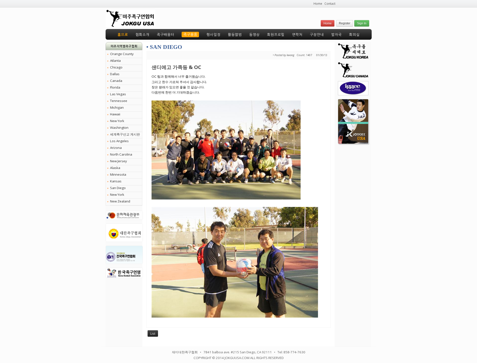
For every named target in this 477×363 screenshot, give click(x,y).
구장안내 (317, 34)
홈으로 (123, 34)
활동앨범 (235, 34)
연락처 (297, 34)
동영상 (254, 34)
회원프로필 (275, 34)
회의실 (354, 34)
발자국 (336, 34)
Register (344, 23)
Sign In (361, 23)
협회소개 (142, 34)
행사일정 (213, 34)
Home (318, 3)
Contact (329, 3)
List (152, 333)
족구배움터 (165, 34)
